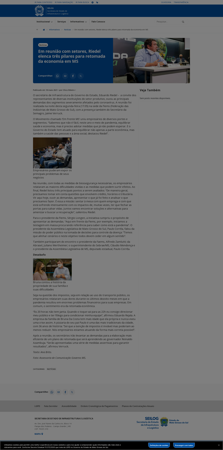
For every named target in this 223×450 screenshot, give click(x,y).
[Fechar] (219, 445)
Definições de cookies (159, 445)
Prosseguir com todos (184, 445)
